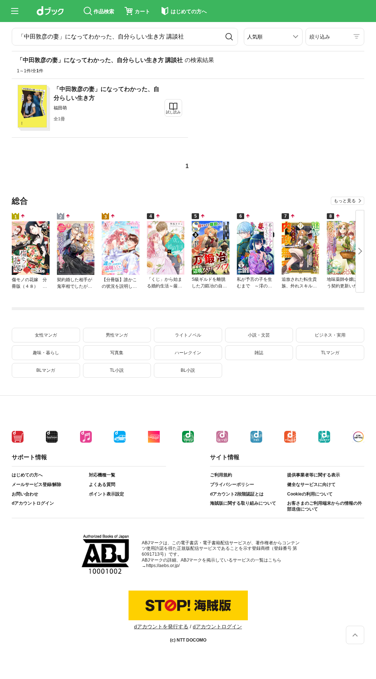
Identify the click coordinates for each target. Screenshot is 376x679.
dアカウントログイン (33, 503)
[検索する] (229, 36)
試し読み (173, 112)
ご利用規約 (221, 475)
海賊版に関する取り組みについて (243, 503)
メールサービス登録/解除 (36, 484)
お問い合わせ (25, 494)
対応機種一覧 (102, 475)
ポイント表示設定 (106, 494)
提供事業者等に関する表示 (313, 475)
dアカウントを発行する (161, 626)
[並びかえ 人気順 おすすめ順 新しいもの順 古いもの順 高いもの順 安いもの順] (273, 37)
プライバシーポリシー (232, 484)
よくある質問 (102, 484)
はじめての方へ (27, 475)
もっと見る (345, 200)
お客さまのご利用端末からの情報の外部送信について (324, 506)
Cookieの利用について (310, 494)
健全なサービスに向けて (311, 484)
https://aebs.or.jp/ (163, 565)
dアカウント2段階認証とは (237, 494)
